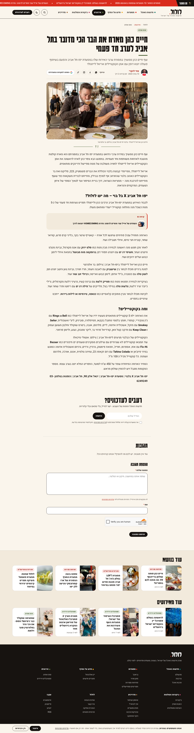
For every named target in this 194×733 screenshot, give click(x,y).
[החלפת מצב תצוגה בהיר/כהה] (37, 12)
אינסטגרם (47, 700)
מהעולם (178, 674)
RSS (49, 712)
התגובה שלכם (141, 470)
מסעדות (132, 669)
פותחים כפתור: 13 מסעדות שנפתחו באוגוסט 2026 (137, 3)
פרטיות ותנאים (89, 712)
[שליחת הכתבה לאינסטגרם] (84, 72)
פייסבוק (48, 704)
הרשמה (99, 415)
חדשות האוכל (173, 669)
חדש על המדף (85, 669)
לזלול (171, 12)
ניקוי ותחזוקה (132, 716)
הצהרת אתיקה (89, 708)
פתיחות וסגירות (132, 682)
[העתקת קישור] (78, 72)
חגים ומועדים (133, 708)
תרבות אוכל (177, 682)
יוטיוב (49, 708)
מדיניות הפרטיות (100, 422)
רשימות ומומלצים (174, 708)
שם (145, 504)
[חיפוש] (44, 12)
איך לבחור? (133, 704)
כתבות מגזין (177, 704)
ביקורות (178, 700)
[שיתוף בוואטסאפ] (96, 72)
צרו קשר (91, 704)
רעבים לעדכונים (22, 12)
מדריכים (131, 694)
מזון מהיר (134, 678)
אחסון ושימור (132, 700)
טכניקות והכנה (132, 712)
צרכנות (179, 678)
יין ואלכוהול (90, 674)
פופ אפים (128, 24)
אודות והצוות (89, 700)
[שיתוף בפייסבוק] (90, 72)
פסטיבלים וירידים (44, 678)
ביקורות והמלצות (171, 694)
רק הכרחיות (20, 728)
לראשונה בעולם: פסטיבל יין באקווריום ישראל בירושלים (81, 3)
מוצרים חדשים (89, 678)
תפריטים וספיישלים (130, 686)
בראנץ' (135, 674)
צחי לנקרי (134, 71)
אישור (35, 728)
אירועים (137, 24)
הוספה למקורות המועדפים (59, 72)
